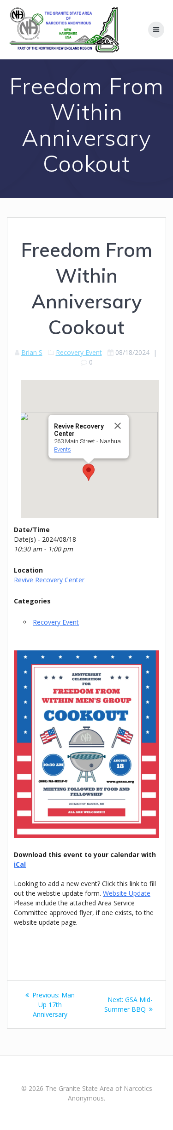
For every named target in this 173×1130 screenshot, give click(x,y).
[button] (89, 472)
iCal (20, 864)
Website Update (126, 893)
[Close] (118, 426)
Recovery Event (79, 352)
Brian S (31, 352)
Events (62, 449)
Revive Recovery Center (49, 579)
